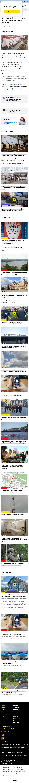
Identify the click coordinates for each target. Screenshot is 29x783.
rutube (11, 729)
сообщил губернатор (14, 84)
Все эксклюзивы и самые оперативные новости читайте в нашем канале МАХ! (14, 99)
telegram (6, 729)
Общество (15, 709)
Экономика (16, 707)
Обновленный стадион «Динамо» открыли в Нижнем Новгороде (13, 661)
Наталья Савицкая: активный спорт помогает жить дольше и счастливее (13, 690)
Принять (14, 780)
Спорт (14, 711)
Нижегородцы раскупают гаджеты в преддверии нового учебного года (11, 632)
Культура (15, 714)
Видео (3, 716)
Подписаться (12, 11)
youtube (4, 729)
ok (9, 729)
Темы (2, 714)
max (13, 729)
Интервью (3, 709)
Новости (3, 705)
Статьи (3, 707)
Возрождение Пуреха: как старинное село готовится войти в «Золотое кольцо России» (13, 594)
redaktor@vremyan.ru (9, 763)
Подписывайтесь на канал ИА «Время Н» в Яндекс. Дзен (14, 111)
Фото (2, 711)
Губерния (15, 716)
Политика (15, 705)
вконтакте (2, 729)
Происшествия (17, 718)
